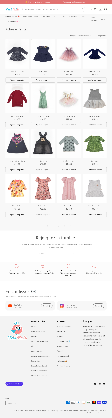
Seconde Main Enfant (39, 366)
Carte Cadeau (94, 19)
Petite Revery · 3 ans (95, 206)
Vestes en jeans (63, 346)
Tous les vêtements (64, 326)
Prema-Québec (36, 361)
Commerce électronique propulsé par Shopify (43, 410)
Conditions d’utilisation (99, 410)
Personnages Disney (64, 356)
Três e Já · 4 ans (17, 206)
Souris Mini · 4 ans (17, 116)
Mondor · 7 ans (94, 71)
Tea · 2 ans (95, 161)
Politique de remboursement (97, 413)
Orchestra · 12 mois (17, 71)
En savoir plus (96, 345)
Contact (34, 336)
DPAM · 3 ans (43, 71)
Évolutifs (60, 351)
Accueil (33, 326)
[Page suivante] (70, 226)
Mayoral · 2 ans (94, 116)
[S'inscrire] (73, 253)
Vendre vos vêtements (39, 341)
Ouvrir (45, 306)
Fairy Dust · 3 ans (69, 116)
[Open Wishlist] (95, 9)
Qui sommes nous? (38, 331)
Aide (32, 346)
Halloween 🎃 (62, 361)
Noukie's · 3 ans (68, 161)
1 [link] (41, 226)
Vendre (104, 19)
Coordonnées (84, 410)
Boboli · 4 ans (43, 206)
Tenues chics (62, 331)
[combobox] (52, 9)
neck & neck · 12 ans (43, 116)
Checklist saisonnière (39, 376)
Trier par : (72, 36)
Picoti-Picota (24, 410)
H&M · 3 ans (43, 161)
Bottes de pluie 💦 (64, 341)
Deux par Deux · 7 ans (17, 161)
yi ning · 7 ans (69, 71)
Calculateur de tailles (39, 371)
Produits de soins (63, 366)
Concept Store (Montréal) (40, 356)
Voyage (60, 336)
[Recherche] (83, 9)
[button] (30, 16)
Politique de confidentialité (69, 410)
